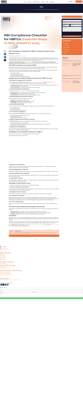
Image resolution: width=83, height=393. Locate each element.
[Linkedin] (72, 2)
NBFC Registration (66, 49)
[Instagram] (73, 2)
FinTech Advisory (66, 45)
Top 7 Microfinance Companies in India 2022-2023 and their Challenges (76, 81)
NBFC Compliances (66, 47)
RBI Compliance (32, 9)
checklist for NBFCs (28, 62)
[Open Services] (31, 2)
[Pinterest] (7, 284)
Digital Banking (65, 43)
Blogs (28, 9)
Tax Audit (64, 53)
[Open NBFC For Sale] (39, 2)
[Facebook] (5, 54)
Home (26, 9)
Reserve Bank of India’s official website (36, 224)
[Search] (81, 17)
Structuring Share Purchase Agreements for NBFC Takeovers (71, 78)
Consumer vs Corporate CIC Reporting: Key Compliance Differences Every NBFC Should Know (77, 64)
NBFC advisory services (55, 224)
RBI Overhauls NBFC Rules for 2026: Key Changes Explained (71, 60)
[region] (11, 386)
